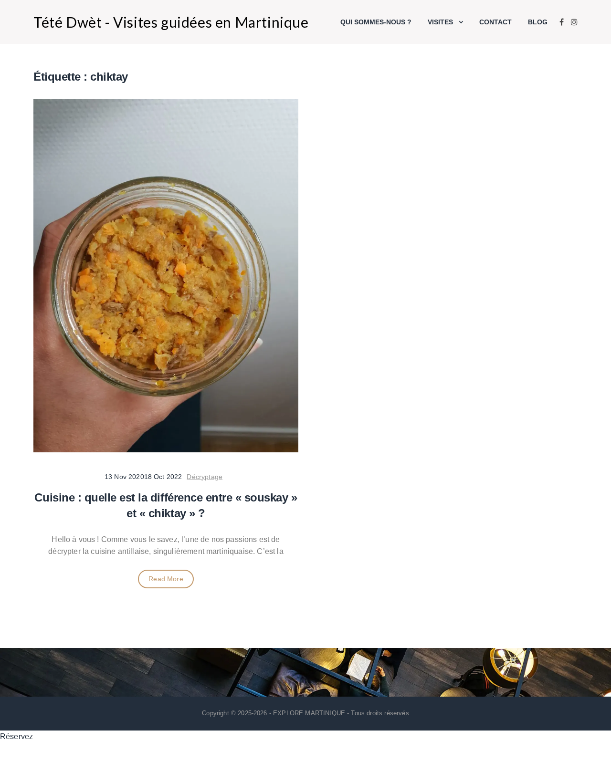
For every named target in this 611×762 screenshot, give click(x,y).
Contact (495, 22)
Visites (440, 22)
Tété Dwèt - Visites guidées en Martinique (171, 22)
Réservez (16, 736)
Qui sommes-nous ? (375, 22)
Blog (538, 22)
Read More (165, 579)
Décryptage (204, 476)
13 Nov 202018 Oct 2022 (143, 476)
